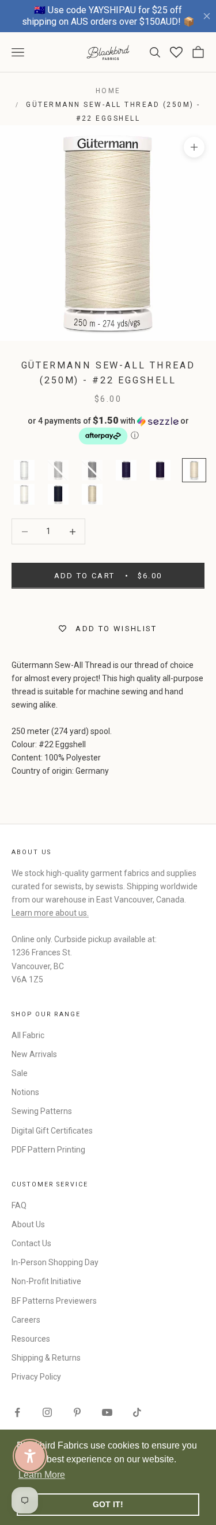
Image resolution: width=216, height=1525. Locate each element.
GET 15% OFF (159, 821)
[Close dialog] (204, 713)
